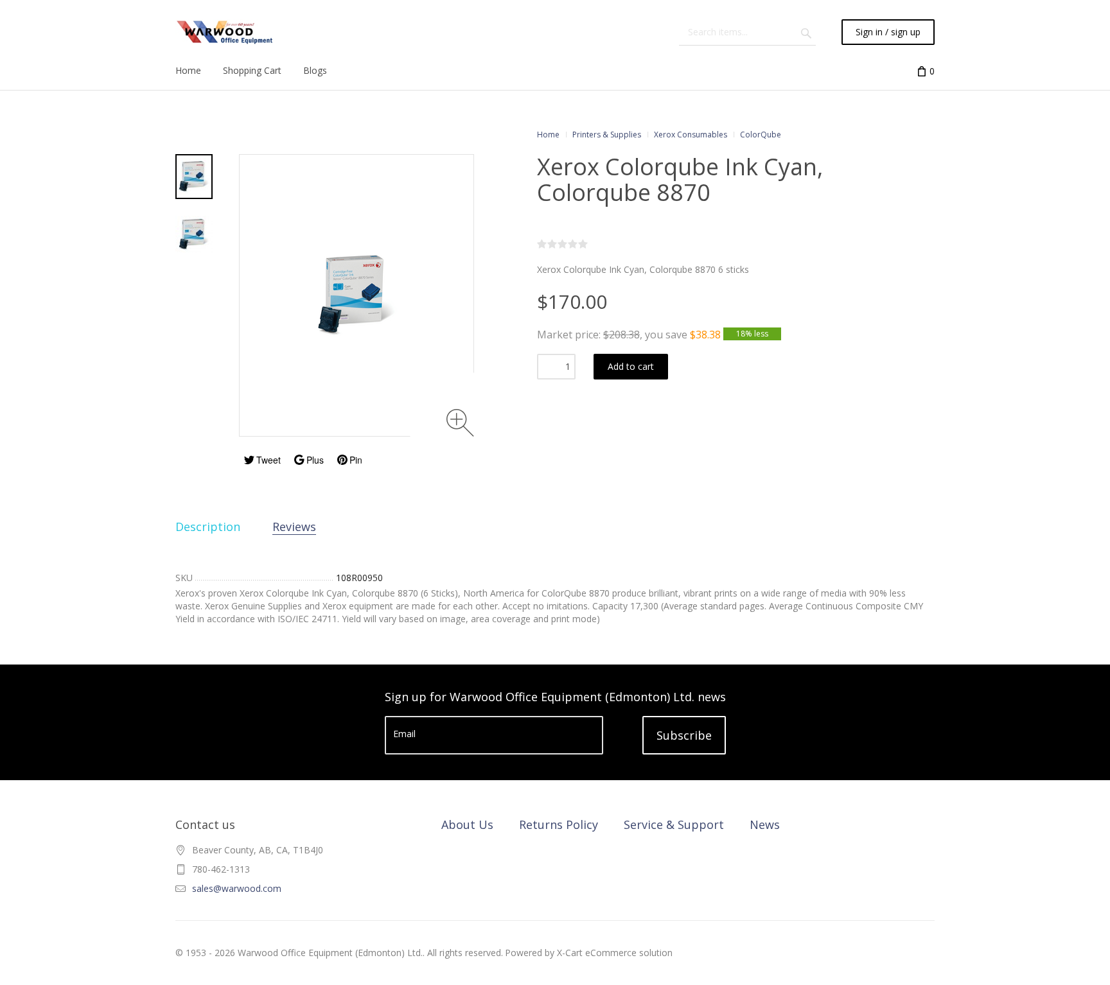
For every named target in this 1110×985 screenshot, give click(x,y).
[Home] (224, 32)
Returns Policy (558, 824)
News (765, 824)
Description (207, 526)
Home (548, 134)
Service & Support (674, 824)
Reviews (294, 526)
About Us (467, 824)
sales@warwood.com (236, 888)
